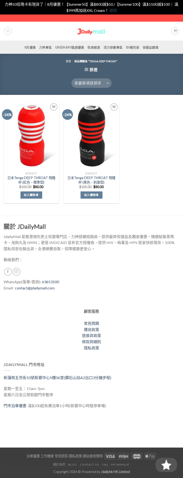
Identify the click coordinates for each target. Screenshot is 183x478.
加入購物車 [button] (31, 194)
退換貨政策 (91, 335)
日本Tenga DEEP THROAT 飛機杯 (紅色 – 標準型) (31, 180)
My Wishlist (120, 464)
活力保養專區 (113, 47)
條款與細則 (91, 341)
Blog (72, 464)
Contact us (89, 464)
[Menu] (8, 31)
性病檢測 (93, 47)
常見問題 (91, 323)
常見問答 (61, 456)
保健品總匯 (150, 47)
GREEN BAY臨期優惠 (69, 47)
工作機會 (47, 456)
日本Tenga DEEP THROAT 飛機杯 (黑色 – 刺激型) (91, 180)
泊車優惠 (33, 456)
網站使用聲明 (93, 456)
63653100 (50, 281)
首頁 (68, 61)
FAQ (105, 464)
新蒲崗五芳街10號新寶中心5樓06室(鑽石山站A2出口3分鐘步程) (57, 377)
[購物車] (175, 31)
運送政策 (91, 329)
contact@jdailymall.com (35, 288)
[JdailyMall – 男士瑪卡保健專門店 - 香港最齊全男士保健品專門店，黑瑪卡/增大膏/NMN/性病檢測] (91, 31)
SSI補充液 (132, 47)
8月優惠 (30, 47)
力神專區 (45, 47)
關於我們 (59, 464)
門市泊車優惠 (16, 405)
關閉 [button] (113, 10)
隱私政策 (91, 348)
